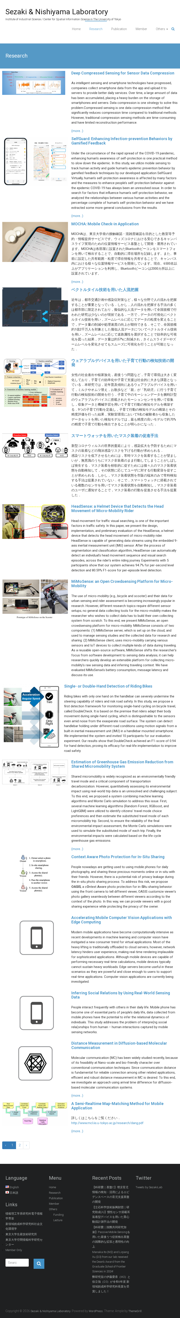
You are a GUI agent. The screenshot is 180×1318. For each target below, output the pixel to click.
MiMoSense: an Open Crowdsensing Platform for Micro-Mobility (122, 583)
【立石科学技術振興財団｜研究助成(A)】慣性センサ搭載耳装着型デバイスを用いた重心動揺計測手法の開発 (111, 1214)
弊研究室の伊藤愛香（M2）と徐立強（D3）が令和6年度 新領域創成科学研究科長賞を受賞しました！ (111, 1284)
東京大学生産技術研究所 (21, 1234)
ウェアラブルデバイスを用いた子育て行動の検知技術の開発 (122, 362)
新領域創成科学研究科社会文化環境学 (24, 1226)
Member (141, 29)
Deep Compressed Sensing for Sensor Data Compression (122, 73)
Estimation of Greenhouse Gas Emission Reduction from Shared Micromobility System (122, 764)
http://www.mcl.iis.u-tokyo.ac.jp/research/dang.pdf (107, 1123)
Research (96, 29)
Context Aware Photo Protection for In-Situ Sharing (117, 856)
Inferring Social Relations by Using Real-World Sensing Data (120, 995)
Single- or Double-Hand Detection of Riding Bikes (108, 686)
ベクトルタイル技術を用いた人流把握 (105, 289)
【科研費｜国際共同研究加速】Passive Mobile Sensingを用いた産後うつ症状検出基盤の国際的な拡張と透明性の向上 (111, 1237)
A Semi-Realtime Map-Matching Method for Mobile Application (117, 1105)
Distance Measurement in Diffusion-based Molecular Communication (119, 1045)
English (14, 1187)
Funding (58, 1214)
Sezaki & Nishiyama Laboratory (56, 11)
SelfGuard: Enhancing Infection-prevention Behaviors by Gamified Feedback (121, 140)
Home (76, 29)
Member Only (13, 1250)
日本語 (14, 1192)
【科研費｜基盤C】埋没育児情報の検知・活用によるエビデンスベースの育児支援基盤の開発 (110, 1194)
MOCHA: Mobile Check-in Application (105, 224)
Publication (119, 29)
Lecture (57, 1220)
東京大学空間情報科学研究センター (24, 1242)
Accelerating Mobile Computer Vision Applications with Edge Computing (121, 919)
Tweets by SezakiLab (149, 1187)
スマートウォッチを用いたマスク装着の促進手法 (114, 435)
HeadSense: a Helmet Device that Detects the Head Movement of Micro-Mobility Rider (117, 508)
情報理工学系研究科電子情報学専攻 (24, 1216)
